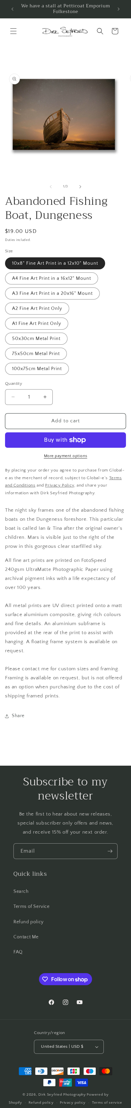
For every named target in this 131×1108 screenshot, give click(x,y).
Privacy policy (73, 1103)
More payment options (65, 456)
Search (21, 891)
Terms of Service (31, 906)
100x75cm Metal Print (37, 368)
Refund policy (28, 922)
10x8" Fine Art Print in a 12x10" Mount (55, 263)
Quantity (13, 383)
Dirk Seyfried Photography (62, 1095)
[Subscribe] (109, 851)
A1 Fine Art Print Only (36, 323)
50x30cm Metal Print (36, 338)
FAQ (18, 952)
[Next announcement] (118, 9)
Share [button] (18, 715)
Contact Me (26, 937)
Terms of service (107, 1103)
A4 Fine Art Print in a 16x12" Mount (51, 278)
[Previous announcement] (12, 9)
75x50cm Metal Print (36, 353)
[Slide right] (80, 186)
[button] (13, 31)
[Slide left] (50, 186)
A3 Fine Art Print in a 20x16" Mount (52, 293)
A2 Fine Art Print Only (37, 308)
